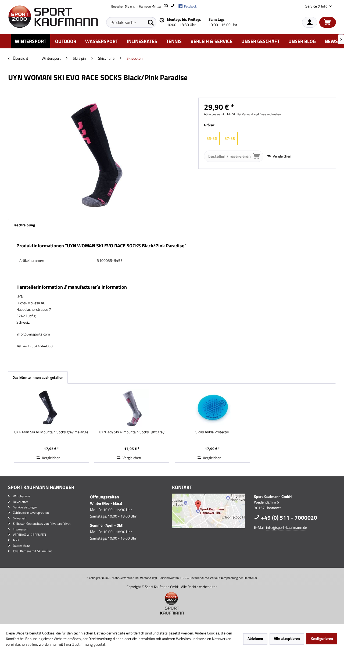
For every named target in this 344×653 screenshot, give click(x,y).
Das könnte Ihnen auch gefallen (37, 377)
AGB (16, 540)
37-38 (230, 138)
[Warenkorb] (327, 22)
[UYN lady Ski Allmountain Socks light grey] (132, 408)
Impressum (20, 529)
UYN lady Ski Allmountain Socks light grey (131, 432)
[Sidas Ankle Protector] (212, 408)
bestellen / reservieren (229, 156)
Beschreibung (23, 225)
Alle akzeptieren (287, 638)
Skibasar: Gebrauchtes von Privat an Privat (41, 523)
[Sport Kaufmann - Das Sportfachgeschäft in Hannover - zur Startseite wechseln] (53, 16)
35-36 (212, 138)
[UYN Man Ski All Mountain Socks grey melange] (51, 408)
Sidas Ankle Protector (212, 432)
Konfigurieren (322, 638)
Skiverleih (19, 518)
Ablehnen (255, 638)
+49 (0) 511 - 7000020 (288, 517)
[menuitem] (131, 22)
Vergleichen (281, 156)
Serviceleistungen (25, 507)
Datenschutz (21, 545)
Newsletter (20, 501)
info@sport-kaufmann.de (286, 527)
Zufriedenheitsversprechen (31, 512)
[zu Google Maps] (165, 6)
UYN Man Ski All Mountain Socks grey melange (51, 432)
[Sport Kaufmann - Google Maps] (211, 511)
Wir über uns (21, 496)
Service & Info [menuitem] (316, 6)
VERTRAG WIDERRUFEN (29, 534)
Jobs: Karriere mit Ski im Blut (32, 551)
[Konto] (309, 22)
